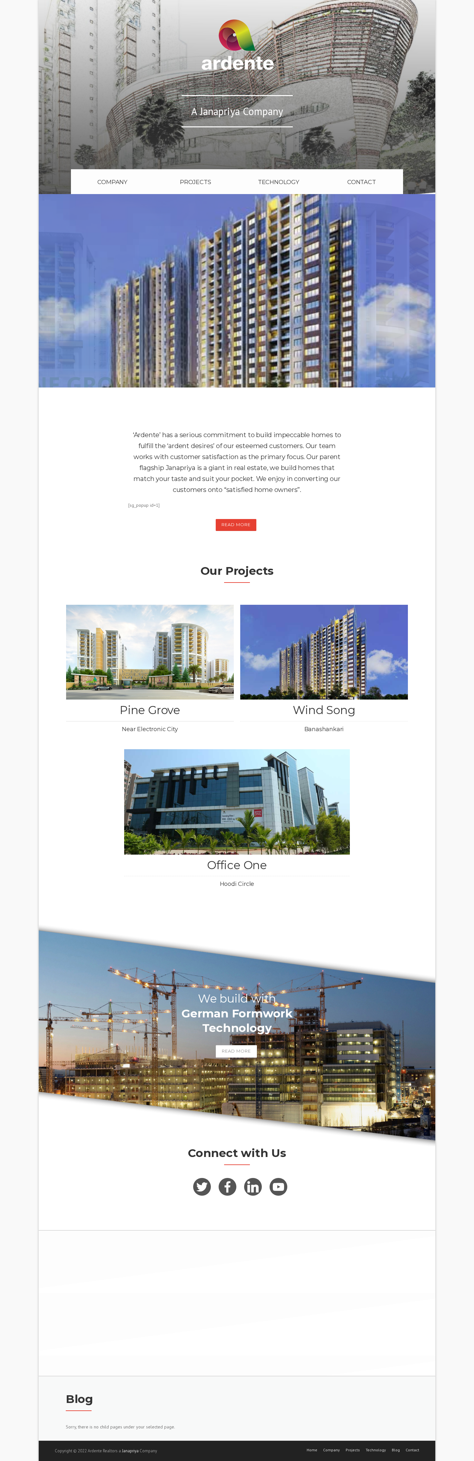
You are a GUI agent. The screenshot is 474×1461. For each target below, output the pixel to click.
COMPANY (112, 182)
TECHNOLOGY (278, 182)
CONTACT (361, 182)
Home (312, 1450)
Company (331, 1450)
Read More (236, 524)
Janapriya (130, 1451)
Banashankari (324, 729)
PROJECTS (195, 182)
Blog (396, 1450)
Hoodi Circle (237, 883)
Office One (237, 865)
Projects (353, 1450)
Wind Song (324, 710)
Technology (376, 1450)
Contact (412, 1450)
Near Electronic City (150, 729)
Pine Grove (150, 710)
